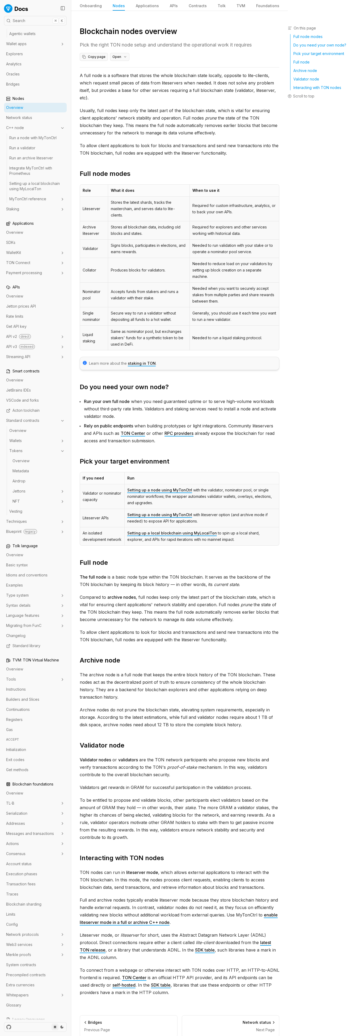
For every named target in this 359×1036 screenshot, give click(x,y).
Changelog (16, 636)
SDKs (10, 242)
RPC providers (178, 433)
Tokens (16, 451)
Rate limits (14, 316)
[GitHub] (9, 1027)
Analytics (14, 64)
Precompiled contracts (26, 975)
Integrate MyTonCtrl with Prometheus (30, 171)
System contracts (21, 964)
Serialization (16, 813)
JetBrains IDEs (18, 390)
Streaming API (18, 357)
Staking (12, 209)
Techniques (16, 521)
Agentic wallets (22, 34)
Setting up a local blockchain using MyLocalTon (34, 186)
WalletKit (13, 252)
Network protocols (22, 934)
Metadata (20, 471)
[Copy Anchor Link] (135, 174)
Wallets (15, 441)
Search (38, 20)
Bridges (13, 84)
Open (116, 57)
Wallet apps (16, 44)
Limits (10, 914)
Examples (14, 585)
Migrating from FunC (23, 625)
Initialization (16, 749)
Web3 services (19, 944)
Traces (12, 894)
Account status (19, 863)
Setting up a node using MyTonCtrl (159, 490)
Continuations (18, 709)
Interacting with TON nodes (122, 858)
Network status (19, 118)
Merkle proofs (18, 954)
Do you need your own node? (124, 387)
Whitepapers (17, 995)
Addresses (15, 823)
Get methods (17, 769)
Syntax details (18, 605)
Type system (17, 595)
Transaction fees (21, 884)
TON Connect (18, 263)
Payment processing (24, 273)
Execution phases (21, 874)
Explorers (14, 54)
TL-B (10, 803)
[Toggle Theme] (58, 1027)
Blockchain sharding (23, 904)
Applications (147, 5)
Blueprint (21, 531)
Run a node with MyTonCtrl (33, 138)
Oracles (13, 74)
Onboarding (91, 5)
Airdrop (19, 481)
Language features (22, 615)
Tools (11, 679)
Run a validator (22, 148)
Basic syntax (17, 565)
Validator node (102, 745)
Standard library (26, 646)
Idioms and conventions (27, 575)
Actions (12, 843)
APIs (174, 5)
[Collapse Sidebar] (63, 8)
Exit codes (15, 759)
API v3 (19, 347)
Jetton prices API (21, 306)
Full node (94, 562)
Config (12, 924)
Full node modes (105, 173)
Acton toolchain (26, 410)
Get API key (16, 326)
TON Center (133, 433)
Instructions (16, 689)
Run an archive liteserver (31, 158)
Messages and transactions (30, 833)
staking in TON (142, 363)
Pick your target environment (124, 461)
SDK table (205, 950)
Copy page (96, 57)
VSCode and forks (22, 400)
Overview (14, 107)
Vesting (15, 511)
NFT (16, 501)
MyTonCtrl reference (27, 199)
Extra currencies (20, 985)
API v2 (17, 336)
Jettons (19, 491)
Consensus (16, 853)
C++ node (15, 128)
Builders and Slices (22, 699)
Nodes (119, 5)
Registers (14, 719)
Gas (9, 730)
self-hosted (124, 985)
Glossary (13, 1005)
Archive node (100, 660)
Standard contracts (22, 420)
